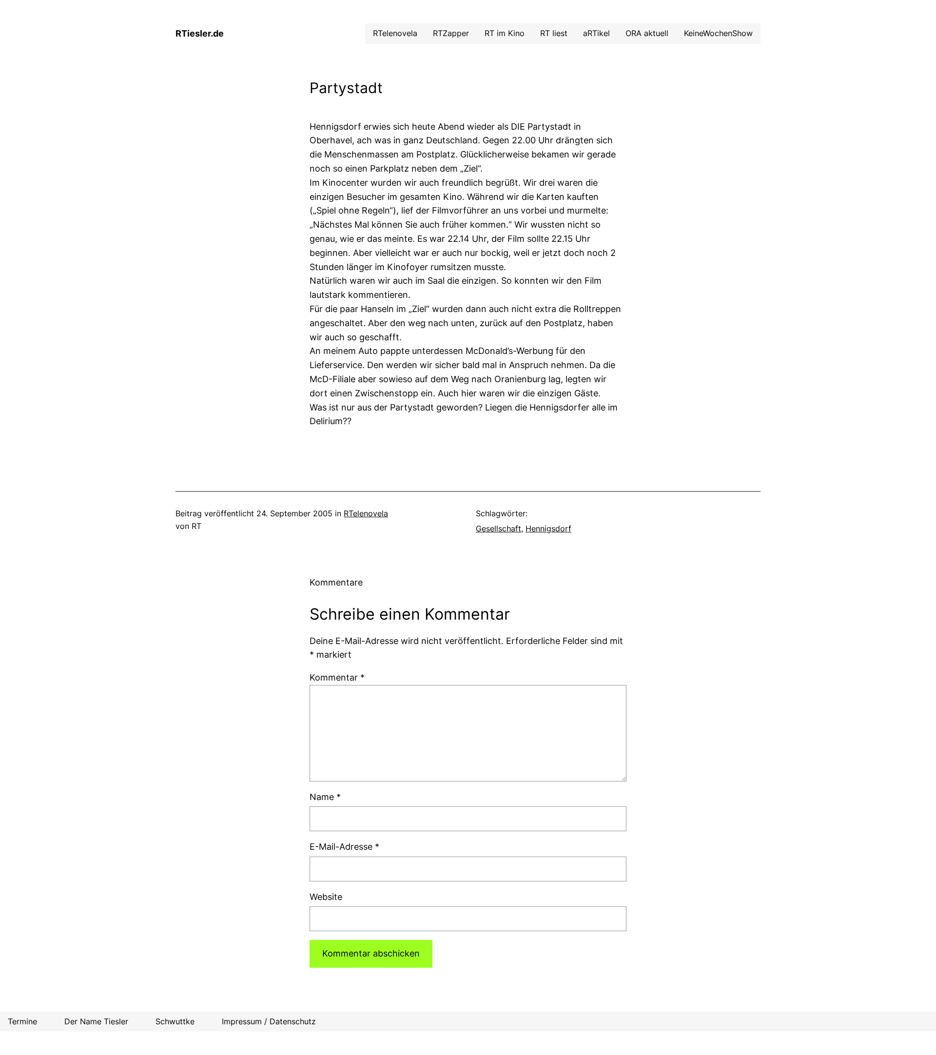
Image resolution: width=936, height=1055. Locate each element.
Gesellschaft (498, 528)
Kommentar (337, 677)
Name (325, 797)
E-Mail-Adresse (344, 846)
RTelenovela (366, 513)
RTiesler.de (200, 33)
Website (326, 897)
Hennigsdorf (548, 528)
